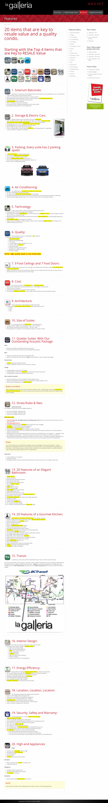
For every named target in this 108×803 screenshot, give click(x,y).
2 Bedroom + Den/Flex (93, 35)
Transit (72, 48)
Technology (73, 41)
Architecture (73, 64)
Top (64, 84)
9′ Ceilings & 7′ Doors (75, 46)
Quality (72, 44)
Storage (72, 35)
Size (71, 51)
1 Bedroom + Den (92, 32)
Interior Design (74, 67)
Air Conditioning (74, 39)
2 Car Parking (73, 37)
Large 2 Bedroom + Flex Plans (94, 59)
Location (72, 71)
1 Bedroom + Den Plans (94, 54)
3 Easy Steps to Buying (93, 69)
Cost (71, 62)
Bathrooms (73, 57)
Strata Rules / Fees (74, 55)
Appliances (73, 76)
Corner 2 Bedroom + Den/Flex (93, 38)
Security (72, 73)
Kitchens (72, 60)
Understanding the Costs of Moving (95, 74)
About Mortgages (92, 72)
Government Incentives (94, 78)
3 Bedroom (91, 41)
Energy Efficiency (74, 69)
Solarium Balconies (75, 32)
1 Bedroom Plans (92, 52)
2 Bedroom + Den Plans (94, 56)
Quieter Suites (73, 53)
